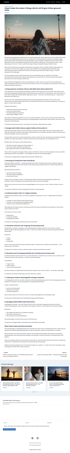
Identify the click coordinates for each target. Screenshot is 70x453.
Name (5, 422)
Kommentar (6, 404)
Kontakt (63, 2)
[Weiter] (67, 379)
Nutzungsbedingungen (35, 445)
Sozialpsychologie (9, 6)
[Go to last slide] (3, 379)
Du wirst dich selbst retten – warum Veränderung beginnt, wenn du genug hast (56, 384)
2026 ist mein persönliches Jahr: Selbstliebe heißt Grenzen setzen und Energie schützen (18, 354)
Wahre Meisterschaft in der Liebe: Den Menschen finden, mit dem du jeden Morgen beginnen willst (11, 384)
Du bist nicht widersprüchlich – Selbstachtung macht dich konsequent (52, 354)
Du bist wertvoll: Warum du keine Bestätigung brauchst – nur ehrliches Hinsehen (34, 384)
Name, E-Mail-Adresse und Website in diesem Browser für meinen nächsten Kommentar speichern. (26, 426)
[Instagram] (38, 438)
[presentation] (11, 374)
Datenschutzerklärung (35, 443)
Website (49, 422)
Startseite (48, 2)
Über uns (53, 2)
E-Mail (27, 422)
